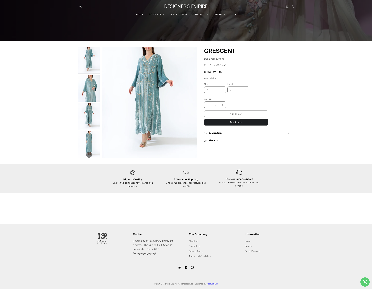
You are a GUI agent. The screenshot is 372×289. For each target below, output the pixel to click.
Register (249, 246)
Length (230, 84)
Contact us (194, 246)
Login (248, 241)
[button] (80, 6)
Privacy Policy (196, 251)
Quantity (208, 99)
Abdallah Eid (212, 284)
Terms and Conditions (200, 256)
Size (206, 84)
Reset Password (253, 251)
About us (193, 241)
